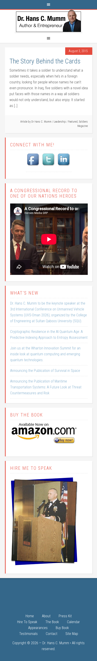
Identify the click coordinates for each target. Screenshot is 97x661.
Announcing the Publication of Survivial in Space (45, 370)
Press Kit (65, 616)
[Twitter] (49, 166)
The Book (52, 622)
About (46, 616)
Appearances (38, 628)
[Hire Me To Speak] (44, 566)
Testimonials (28, 634)
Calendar (73, 622)
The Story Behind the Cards (45, 61)
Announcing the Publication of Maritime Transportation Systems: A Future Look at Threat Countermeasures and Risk (45, 387)
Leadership (60, 121)
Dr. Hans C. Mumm (48, 21)
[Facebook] (33, 166)
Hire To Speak (27, 622)
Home (29, 616)
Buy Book (62, 628)
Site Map (71, 634)
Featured (73, 121)
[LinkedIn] (64, 166)
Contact (51, 634)
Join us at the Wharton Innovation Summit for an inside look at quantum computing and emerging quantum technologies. (45, 354)
